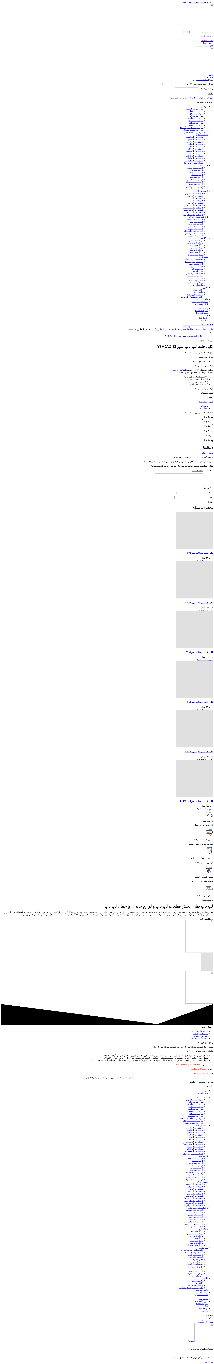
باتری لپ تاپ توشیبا (195, 121)
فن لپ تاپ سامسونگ (194, 189)
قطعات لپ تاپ (201, 329)
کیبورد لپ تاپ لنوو (195, 200)
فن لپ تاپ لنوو (196, 170)
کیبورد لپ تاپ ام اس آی (193, 215)
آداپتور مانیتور (197, 290)
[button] (205, 560)
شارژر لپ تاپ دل (195, 146)
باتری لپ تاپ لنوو (195, 116)
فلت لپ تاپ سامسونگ (193, 231)
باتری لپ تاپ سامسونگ (193, 130)
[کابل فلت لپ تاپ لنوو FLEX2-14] (194, 796)
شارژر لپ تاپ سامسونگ (193, 153)
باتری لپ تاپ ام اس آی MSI (191, 128)
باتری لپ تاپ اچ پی (195, 113)
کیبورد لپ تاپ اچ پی (195, 196)
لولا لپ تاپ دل (197, 247)
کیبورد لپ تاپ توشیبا (194, 205)
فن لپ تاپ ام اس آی (194, 182)
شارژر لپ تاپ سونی (194, 151)
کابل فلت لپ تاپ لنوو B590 (199, 553)
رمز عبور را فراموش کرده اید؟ (200, 98)
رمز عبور (206, 88)
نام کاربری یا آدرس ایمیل (199, 84)
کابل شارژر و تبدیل (195, 264)
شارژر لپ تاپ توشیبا (194, 156)
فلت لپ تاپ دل (196, 222)
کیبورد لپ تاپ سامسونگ (193, 208)
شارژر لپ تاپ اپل (195, 149)
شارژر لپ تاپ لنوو (195, 144)
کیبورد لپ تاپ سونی (194, 212)
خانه (211, 329)
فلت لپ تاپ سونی (195, 229)
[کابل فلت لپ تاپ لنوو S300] (194, 647)
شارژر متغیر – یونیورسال (193, 163)
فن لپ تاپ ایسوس (195, 168)
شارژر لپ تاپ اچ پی (195, 139)
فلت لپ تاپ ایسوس (194, 219)
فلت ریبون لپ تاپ (195, 280)
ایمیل (210, 497)
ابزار (201, 278)
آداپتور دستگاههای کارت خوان (191, 297)
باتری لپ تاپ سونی (195, 125)
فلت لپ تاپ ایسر (196, 226)
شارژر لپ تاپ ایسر (195, 142)
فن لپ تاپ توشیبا (196, 184)
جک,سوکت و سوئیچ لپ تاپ (192, 259)
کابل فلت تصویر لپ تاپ (183, 329)
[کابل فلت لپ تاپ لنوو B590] (194, 548)
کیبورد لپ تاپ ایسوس (194, 193)
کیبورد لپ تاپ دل (196, 198)
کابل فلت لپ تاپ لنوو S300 (199, 652)
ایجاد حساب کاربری (201, 80)
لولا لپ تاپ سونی (196, 252)
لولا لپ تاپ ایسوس (195, 243)
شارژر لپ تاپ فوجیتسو (193, 160)
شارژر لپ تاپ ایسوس (194, 137)
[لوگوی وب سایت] (202, 29)
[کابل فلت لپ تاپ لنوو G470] (194, 747)
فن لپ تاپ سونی (196, 179)
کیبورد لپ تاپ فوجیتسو (193, 210)
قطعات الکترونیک (196, 266)
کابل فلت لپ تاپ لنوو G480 (199, 602)
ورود (210, 93)
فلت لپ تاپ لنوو (164, 329)
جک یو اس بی (197, 285)
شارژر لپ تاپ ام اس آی (193, 158)
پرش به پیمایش (206, 2)
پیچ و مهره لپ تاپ (195, 276)
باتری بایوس (198, 271)
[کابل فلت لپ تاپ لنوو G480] (194, 598)
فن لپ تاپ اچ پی (196, 172)
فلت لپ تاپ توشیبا (195, 236)
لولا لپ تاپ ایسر (196, 240)
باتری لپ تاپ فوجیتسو (194, 132)
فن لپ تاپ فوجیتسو (194, 186)
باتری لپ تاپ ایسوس (194, 109)
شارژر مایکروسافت (195, 294)
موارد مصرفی (197, 269)
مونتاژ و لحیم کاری (195, 283)
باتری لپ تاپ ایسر (195, 118)
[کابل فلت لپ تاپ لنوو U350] (194, 697)
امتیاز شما (208, 470)
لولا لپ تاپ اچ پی (196, 245)
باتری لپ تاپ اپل (196, 123)
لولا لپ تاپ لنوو (196, 250)
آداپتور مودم (198, 292)
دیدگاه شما (208, 488)
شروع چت (208, 1362)
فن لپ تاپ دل (197, 175)
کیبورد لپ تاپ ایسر (195, 203)
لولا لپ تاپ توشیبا (195, 255)
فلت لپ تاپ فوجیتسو (194, 233)
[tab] (204, 406)
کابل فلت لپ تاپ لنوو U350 (199, 702)
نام (211, 493)
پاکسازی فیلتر (207, 453)
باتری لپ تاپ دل (196, 111)
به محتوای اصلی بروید (191, 2)
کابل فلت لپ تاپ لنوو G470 (199, 751)
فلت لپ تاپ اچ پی (195, 224)
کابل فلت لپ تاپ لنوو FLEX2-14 (196, 801)
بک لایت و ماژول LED (194, 262)
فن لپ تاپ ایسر (196, 177)
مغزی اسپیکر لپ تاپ (194, 273)
